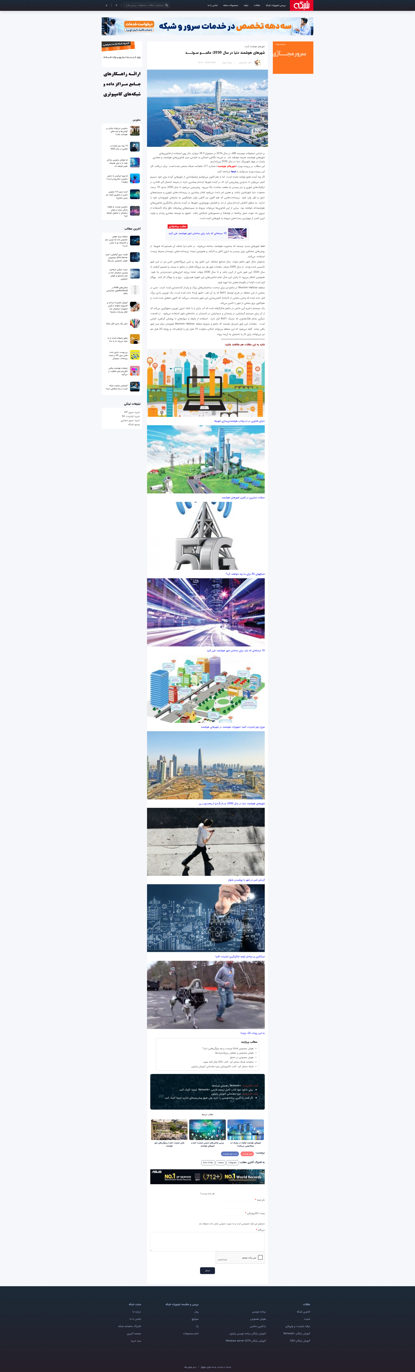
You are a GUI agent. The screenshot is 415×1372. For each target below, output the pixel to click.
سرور (190, 1367)
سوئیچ (195, 1319)
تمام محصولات (191, 1334)
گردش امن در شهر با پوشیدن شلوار (246, 880)
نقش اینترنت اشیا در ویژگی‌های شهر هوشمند (169, 1144)
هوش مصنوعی (258, 1319)
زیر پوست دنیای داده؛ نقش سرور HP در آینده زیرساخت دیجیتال (118, 355)
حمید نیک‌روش (245, 62)
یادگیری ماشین (258, 1326)
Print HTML (208, 1162)
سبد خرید (136, 1341)
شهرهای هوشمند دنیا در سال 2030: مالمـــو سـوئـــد (225, 52)
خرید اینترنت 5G (131, 416)
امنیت (307, 1319)
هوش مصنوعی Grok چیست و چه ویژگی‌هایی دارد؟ (228, 1048)
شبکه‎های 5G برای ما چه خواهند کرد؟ (245, 574)
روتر (197, 1312)
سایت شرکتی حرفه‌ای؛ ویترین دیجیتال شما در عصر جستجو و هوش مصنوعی (118, 274)
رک (197, 1326)
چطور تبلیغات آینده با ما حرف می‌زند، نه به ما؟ (118, 340)
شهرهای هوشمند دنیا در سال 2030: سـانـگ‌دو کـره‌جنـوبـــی (232, 804)
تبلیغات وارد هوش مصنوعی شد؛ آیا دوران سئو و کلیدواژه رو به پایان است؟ (116, 241)
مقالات (257, 5)
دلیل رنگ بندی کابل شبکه (117, 323)
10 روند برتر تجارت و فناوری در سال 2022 (119, 147)
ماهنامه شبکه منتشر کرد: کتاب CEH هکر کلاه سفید (228, 1062)
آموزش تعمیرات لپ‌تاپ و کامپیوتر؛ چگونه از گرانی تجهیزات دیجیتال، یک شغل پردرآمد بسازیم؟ (117, 307)
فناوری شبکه (303, 1312)
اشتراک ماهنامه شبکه (129, 1326)
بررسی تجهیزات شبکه (276, 5)
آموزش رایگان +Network (296, 1334)
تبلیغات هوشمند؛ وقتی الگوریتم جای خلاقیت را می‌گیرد (118, 371)
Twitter (220, 1162)
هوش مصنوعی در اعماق (242, 1057)
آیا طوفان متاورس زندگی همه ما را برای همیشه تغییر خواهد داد (117, 163)
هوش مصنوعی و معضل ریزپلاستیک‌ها (234, 1053)
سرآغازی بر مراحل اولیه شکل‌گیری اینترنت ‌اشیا (240, 956)
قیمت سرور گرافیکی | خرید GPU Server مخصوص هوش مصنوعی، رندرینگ (116, 257)
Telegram (232, 1162)
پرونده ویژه (227, 62)
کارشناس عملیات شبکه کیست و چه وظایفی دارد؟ (117, 387)
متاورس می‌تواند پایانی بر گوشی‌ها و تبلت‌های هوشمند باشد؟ (117, 131)
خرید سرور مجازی (130, 420)
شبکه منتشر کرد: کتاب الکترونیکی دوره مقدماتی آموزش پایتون (222, 1066)
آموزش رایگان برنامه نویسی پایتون (247, 1334)
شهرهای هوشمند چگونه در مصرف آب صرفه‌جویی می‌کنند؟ (245, 1144)
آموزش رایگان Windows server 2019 (246, 1341)
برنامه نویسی (259, 1312)
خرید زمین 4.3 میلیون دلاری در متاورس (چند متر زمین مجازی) (117, 194)
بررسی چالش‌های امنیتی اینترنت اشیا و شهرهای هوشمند (207, 1144)
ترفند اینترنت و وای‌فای (297, 1326)
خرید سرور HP (132, 412)
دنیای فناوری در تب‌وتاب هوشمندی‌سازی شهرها (239, 421)
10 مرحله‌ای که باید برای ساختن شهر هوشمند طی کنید (197, 233)
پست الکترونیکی (255, 1213)
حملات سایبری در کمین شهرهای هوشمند (243, 498)
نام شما (260, 1200)
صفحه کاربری (134, 1334)
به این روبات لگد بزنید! (253, 1033)
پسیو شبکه (134, 424)
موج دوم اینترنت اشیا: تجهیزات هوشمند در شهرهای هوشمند (233, 727)
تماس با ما (213, 5)
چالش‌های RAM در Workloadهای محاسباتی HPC (117, 290)
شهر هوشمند (247, 1153)
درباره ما (136, 1312)
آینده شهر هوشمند (230, 1153)
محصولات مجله (230, 5)
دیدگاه (260, 1230)
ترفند (246, 5)
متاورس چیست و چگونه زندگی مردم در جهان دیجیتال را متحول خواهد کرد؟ (117, 211)
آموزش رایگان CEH (300, 1341)
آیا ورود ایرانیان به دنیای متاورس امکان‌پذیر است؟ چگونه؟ (117, 179)
